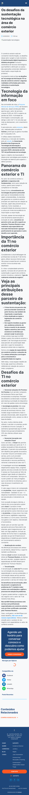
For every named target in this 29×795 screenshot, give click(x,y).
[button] (26, 3)
